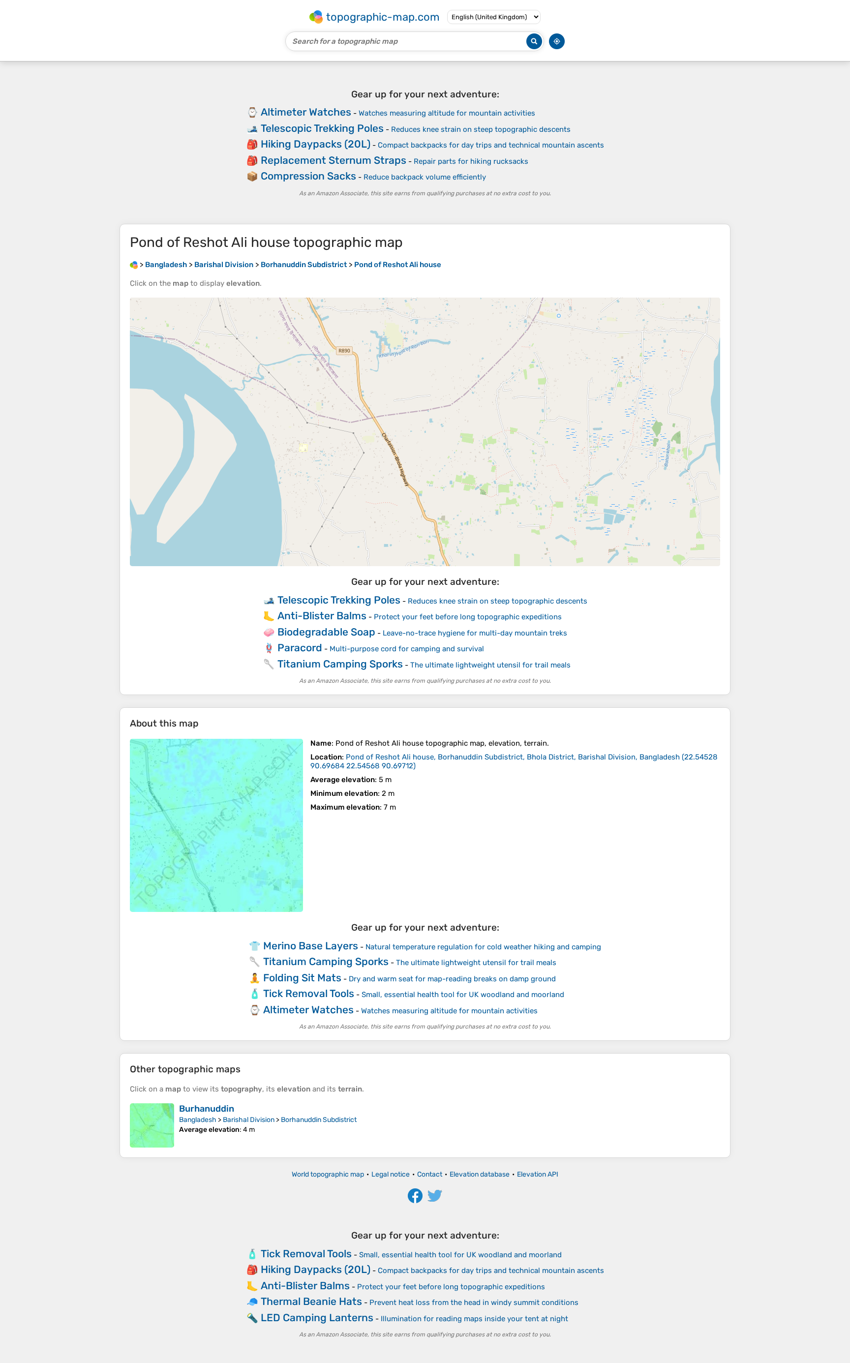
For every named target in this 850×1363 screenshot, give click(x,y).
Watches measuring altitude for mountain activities (447, 113)
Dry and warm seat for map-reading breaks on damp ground (452, 978)
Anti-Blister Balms (321, 615)
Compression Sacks (308, 176)
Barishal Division (248, 1120)
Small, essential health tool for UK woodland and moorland (463, 994)
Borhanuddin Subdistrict (319, 1120)
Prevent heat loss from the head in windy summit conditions (473, 1302)
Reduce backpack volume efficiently (425, 177)
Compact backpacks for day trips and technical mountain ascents (491, 145)
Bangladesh (197, 1120)
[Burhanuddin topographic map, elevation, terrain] (152, 1125)
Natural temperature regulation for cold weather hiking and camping (483, 946)
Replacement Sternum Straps (333, 160)
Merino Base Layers (310, 945)
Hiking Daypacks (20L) (315, 144)
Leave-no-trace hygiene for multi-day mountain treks (475, 633)
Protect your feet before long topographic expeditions (468, 616)
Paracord (299, 647)
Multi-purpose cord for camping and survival (407, 648)
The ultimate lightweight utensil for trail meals (490, 665)
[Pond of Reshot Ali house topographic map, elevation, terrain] (216, 825)
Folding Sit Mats (302, 977)
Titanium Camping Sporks (340, 664)
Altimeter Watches (306, 112)
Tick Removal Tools (308, 993)
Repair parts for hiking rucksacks (471, 161)
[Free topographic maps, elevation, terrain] (134, 264)
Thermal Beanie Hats (311, 1301)
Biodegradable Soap (326, 632)
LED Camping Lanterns (317, 1317)
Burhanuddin (206, 1108)
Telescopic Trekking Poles (322, 128)
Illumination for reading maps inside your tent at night (474, 1318)
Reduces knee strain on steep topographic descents (481, 129)
